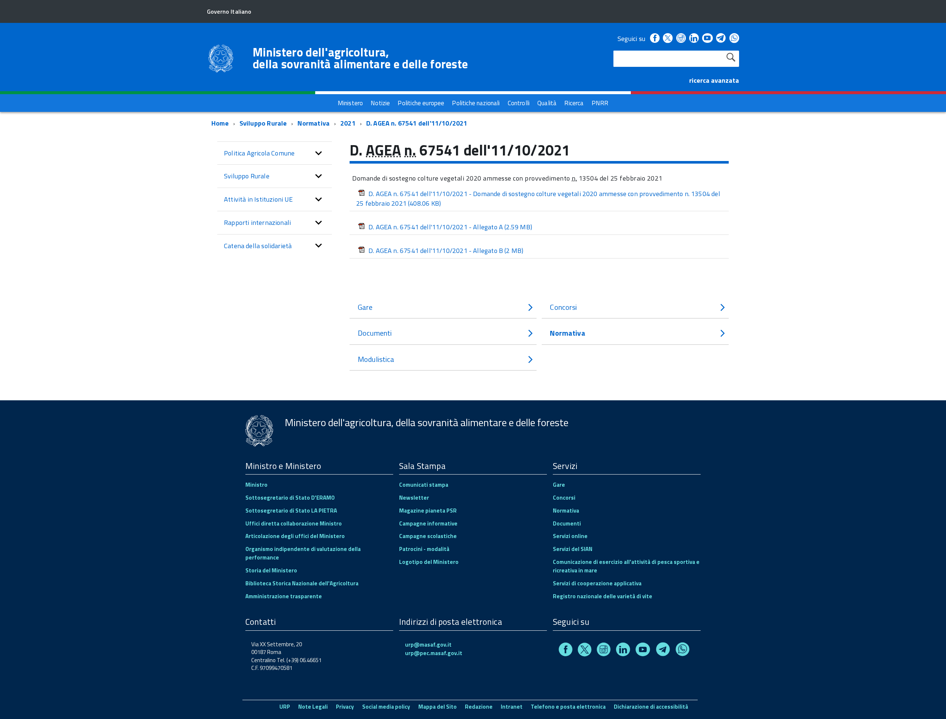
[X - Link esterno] (668, 39)
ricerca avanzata (714, 80)
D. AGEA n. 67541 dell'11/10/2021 (416, 123)
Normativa (313, 123)
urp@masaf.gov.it (428, 644)
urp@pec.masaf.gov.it (433, 653)
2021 (347, 123)
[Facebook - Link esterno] (655, 39)
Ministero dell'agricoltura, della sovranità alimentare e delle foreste (360, 58)
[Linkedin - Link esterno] (694, 39)
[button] (318, 153)
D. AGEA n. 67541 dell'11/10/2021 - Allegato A (450, 227)
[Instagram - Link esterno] (681, 39)
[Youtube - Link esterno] (707, 39)
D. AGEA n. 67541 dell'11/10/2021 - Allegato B (445, 251)
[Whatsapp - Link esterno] (734, 39)
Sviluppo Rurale (263, 123)
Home (220, 123)
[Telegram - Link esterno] (721, 39)
